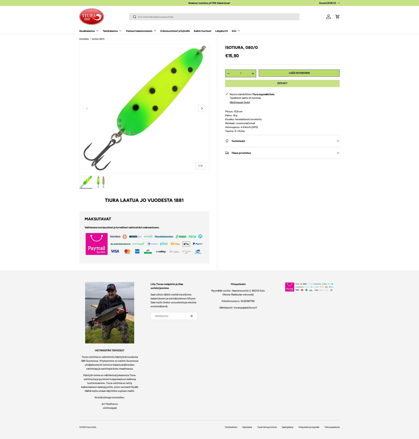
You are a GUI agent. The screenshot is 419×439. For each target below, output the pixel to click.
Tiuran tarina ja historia (267, 427)
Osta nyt (282, 83)
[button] (337, 16)
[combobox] (214, 16)
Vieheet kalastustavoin (139, 30)
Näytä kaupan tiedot (240, 102)
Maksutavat (247, 427)
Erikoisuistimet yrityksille (175, 30)
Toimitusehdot (231, 427)
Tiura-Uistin (91, 427)
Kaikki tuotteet (202, 30)
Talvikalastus (110, 30)
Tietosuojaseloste (332, 427)
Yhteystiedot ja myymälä (308, 427)
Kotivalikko (84, 39)
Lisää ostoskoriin (299, 73)
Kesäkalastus (87, 30)
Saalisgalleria (287, 427)
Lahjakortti (221, 30)
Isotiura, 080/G (98, 39)
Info (234, 30)
